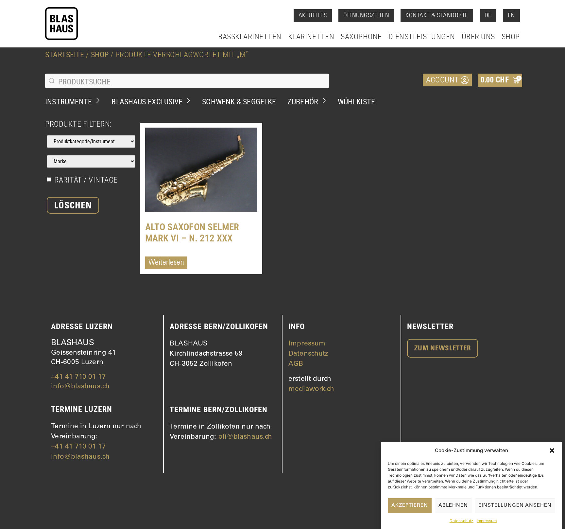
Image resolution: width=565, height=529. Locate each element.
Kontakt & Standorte (436, 16)
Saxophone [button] (361, 36)
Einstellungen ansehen (515, 505)
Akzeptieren (409, 505)
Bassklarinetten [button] (250, 36)
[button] (552, 450)
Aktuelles (313, 16)
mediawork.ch (311, 389)
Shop (511, 36)
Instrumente (68, 101)
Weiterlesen (166, 263)
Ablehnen (453, 505)
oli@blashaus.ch (245, 437)
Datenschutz (461, 520)
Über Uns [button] (478, 36)
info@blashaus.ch (80, 386)
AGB (295, 364)
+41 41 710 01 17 (78, 377)
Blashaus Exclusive (146, 101)
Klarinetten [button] (311, 36)
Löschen (73, 206)
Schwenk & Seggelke (239, 101)
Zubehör (302, 101)
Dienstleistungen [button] (421, 36)
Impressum (487, 520)
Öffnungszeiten (366, 16)
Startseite (64, 54)
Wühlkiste (356, 101)
